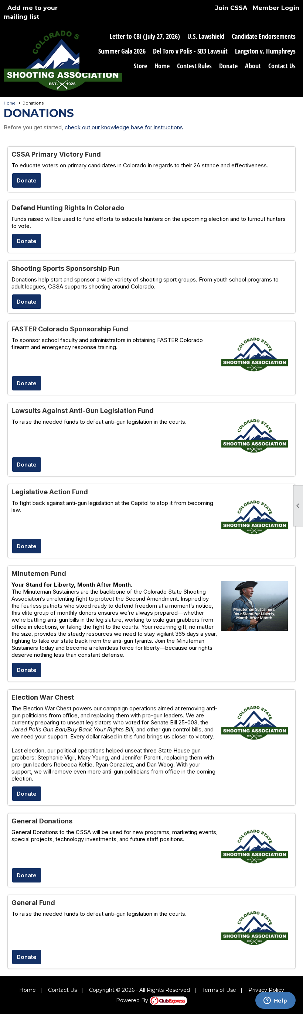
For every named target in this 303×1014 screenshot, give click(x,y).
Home (162, 65)
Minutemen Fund (38, 573)
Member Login (276, 7)
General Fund (33, 903)
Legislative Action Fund (49, 492)
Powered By (133, 1000)
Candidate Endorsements (264, 36)
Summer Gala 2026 (122, 51)
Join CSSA (231, 7)
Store (140, 65)
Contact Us (282, 65)
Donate (228, 65)
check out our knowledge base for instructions (124, 127)
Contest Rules (194, 65)
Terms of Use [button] (219, 990)
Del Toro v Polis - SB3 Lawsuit (190, 51)
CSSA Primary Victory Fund (56, 154)
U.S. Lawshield (205, 36)
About (253, 65)
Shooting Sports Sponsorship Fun (65, 268)
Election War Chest (42, 697)
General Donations (41, 821)
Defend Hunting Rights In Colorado (67, 208)
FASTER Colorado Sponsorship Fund (69, 329)
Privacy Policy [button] (266, 990)
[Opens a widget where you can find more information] (275, 1001)
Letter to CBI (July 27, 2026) (145, 36)
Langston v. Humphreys (265, 51)
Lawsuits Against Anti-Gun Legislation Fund (82, 410)
